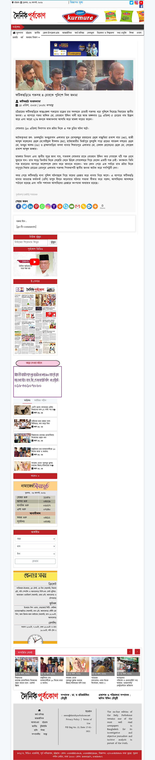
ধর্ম (22, 37)
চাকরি (15, 37)
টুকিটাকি (43, 726)
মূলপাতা (19, 33)
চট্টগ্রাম (29, 33)
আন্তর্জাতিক (67, 33)
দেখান (35, 561)
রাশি (36, 730)
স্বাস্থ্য (45, 734)
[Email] (71, 206)
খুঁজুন (53, 242)
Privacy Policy (72, 719)
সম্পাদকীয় (36, 734)
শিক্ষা (131, 33)
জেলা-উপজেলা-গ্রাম (51, 33)
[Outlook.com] (89, 206)
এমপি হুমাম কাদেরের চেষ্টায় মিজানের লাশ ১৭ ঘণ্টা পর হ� (43, 408)
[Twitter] (24, 206)
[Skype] (65, 206)
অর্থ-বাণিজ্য (79, 33)
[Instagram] (48, 206)
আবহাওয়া (35, 722)
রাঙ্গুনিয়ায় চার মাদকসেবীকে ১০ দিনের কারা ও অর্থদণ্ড (43, 450)
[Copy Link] (83, 206)
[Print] (60, 206)
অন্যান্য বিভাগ (32, 37)
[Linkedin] (30, 206)
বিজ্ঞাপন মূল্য (76, 2)
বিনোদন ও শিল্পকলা (105, 33)
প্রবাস (139, 33)
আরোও (34, 476)
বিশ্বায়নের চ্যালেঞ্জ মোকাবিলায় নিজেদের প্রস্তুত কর (42, 436)
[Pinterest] (36, 206)
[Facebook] (18, 206)
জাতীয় (37, 33)
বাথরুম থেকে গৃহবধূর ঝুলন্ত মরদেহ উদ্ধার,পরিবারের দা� (42, 464)
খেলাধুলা (90, 33)
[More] (95, 206)
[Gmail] (77, 206)
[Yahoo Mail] (54, 206)
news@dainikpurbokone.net (77, 715)
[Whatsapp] (42, 206)
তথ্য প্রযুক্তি (121, 33)
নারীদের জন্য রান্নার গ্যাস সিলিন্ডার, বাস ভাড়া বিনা (40, 422)
